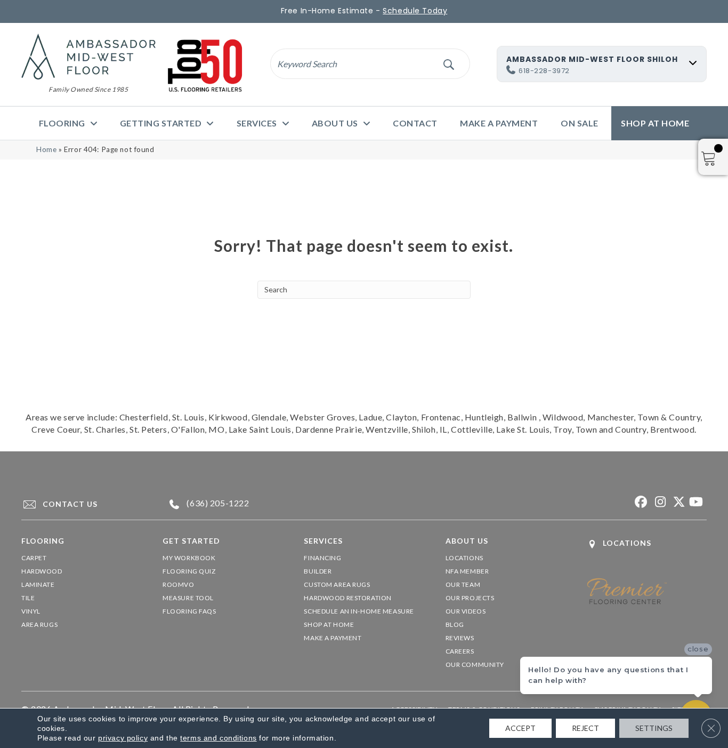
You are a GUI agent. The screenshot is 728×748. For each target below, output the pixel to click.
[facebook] (640, 502)
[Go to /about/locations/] (647, 544)
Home (46, 149)
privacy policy (123, 738)
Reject (585, 728)
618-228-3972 (544, 71)
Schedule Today (415, 10)
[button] (448, 63)
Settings (654, 728)
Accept (520, 728)
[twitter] (677, 502)
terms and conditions (218, 738)
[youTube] (695, 502)
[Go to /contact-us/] (82, 504)
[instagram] (658, 502)
